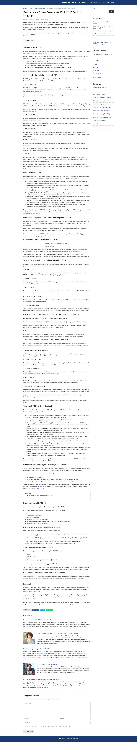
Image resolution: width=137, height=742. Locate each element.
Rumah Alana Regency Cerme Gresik (102, 104)
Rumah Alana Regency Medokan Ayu (102, 107)
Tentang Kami (94, 2)
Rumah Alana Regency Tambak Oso (101, 110)
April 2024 (95, 67)
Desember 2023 (97, 74)
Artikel (30, 8)
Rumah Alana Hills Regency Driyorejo (102, 97)
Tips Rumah (96, 127)
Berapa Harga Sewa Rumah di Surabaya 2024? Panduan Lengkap (57, 633)
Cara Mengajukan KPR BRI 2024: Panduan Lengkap (39, 620)
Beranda (66, 2)
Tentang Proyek (96, 123)
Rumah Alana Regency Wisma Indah (102, 117)
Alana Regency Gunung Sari (99, 87)
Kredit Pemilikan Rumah (39, 8)
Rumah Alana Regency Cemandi (100, 100)
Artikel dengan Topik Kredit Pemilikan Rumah (40, 495)
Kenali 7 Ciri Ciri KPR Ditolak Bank (48, 664)
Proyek (82, 2)
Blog (74, 2)
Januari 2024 (96, 70)
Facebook (36, 609)
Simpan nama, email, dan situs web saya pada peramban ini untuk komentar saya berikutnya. (47, 726)
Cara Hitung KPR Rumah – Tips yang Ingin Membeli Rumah (41, 679)
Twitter (42, 609)
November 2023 (97, 77)
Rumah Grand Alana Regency (100, 120)
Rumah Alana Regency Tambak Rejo (101, 114)
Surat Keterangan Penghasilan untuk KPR (36, 649)
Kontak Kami (108, 2)
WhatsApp (50, 609)
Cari (94, 8)
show (32, 40)
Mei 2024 (95, 64)
